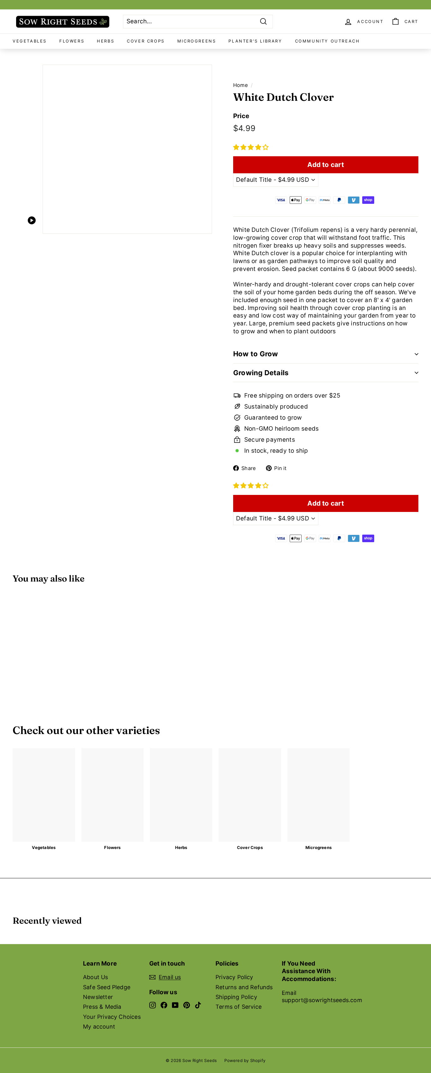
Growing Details (260, 373)
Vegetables (30, 40)
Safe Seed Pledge (106, 987)
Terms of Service (239, 1006)
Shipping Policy (236, 997)
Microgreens (196, 40)
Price (241, 116)
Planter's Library (255, 40)
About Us (95, 977)
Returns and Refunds (244, 987)
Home (240, 85)
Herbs (105, 40)
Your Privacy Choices (112, 1016)
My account (99, 1026)
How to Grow (255, 354)
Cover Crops (146, 40)
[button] (251, 147)
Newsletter (98, 997)
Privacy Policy (234, 977)
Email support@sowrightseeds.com (322, 996)
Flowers (71, 40)
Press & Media (102, 1006)
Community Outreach (327, 40)
